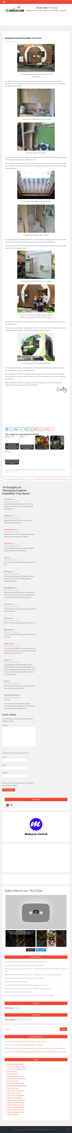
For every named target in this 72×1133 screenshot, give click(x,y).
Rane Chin (7, 543)
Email (4, 765)
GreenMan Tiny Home (52, 469)
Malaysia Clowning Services (15, 1076)
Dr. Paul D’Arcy (9, 469)
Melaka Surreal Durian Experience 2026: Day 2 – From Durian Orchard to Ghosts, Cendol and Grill (33, 974)
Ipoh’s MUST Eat (11, 1071)
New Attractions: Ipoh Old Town (16, 1078)
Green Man (19, 469)
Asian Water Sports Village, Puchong (35, 1041)
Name (4, 757)
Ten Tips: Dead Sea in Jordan (15, 1083)
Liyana (6, 660)
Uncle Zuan (7, 499)
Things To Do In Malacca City (15, 1090)
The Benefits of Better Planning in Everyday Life (18, 992)
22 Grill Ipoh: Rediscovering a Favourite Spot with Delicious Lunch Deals (26, 962)
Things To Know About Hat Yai (15, 1100)
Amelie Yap (7, 643)
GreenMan (41, 469)
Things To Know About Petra (15, 1110)
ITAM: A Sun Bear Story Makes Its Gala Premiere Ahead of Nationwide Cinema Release (30, 995)
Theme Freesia (51, 1129)
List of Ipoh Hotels (12, 1074)
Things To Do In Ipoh (12, 1088)
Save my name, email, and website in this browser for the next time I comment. (18, 784)
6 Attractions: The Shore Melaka (16, 1069)
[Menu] (4, 2)
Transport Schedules (12, 1114)
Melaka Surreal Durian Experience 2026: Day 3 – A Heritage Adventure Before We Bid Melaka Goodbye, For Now (36, 970)
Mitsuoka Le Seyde (15, 1041)
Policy (68, 1129)
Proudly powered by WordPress (22, 1129)
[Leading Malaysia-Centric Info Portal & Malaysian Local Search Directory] (36, 826)
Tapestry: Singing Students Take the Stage (16, 981)
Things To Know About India (14, 1102)
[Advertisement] (36, 19)
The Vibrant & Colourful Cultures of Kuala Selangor (49, 479)
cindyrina (7, 604)
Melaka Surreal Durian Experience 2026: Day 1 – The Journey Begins (24, 978)
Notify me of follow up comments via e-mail (15, 753)
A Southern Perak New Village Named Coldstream (28, 1045)
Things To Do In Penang (13, 1093)
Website (4, 773)
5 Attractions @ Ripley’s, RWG (15, 1067)
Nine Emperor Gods (12, 1081)
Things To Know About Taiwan (15, 1112)
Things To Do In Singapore (14, 1098)
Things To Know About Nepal (15, 1107)
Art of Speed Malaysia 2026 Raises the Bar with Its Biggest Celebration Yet (26, 985)
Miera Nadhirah (9, 529)
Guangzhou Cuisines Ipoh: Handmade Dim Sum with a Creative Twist (24, 965)
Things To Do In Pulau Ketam (15, 1095)
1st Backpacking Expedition (15, 1064)
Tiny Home (14, 472)
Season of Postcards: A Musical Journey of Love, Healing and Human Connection (28, 988)
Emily (6, 1048)
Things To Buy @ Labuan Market (16, 1086)
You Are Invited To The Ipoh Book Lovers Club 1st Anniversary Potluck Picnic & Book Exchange (37, 1048)
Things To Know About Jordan (15, 1105)
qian (5, 557)
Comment (5, 725)
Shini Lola (7, 618)
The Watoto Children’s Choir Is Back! (17, 479)
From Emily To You (46, 8)
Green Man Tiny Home (30, 469)
